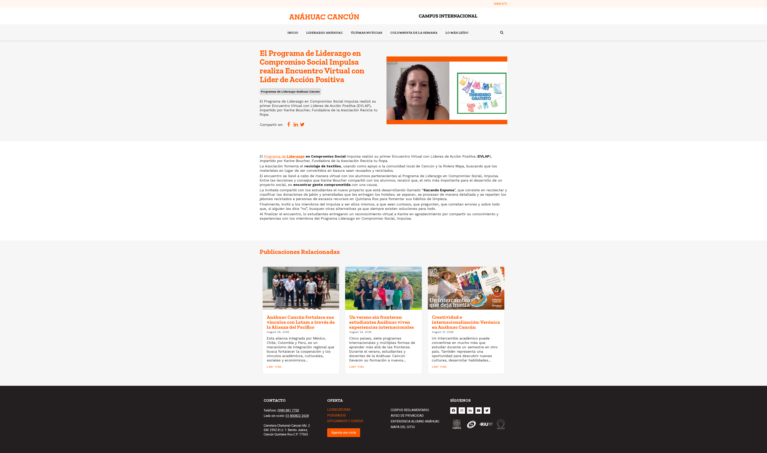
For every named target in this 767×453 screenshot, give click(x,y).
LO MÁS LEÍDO (456, 33)
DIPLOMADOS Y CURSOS (345, 421)
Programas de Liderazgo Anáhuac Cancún (290, 91)
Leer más (274, 366)
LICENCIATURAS (339, 410)
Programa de (275, 156)
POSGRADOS (336, 415)
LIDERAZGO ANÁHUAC (324, 33)
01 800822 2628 (297, 416)
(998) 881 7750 (288, 410)
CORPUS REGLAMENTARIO (410, 410)
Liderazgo (295, 156)
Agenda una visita (343, 432)
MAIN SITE (500, 3)
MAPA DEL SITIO (403, 427)
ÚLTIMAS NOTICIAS (366, 33)
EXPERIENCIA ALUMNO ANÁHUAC (415, 421)
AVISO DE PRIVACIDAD (407, 415)
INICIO (292, 33)
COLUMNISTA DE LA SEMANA (413, 33)
